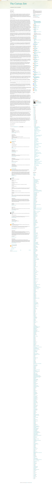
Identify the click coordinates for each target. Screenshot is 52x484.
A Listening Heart (35, 180)
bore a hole (35, 221)
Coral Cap (35, 71)
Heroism (34, 279)
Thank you (35, 29)
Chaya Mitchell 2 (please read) (37, 162)
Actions (34, 187)
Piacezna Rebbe (35, 365)
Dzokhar (34, 248)
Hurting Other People (36, 144)
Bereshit (34, 207)
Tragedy (34, 439)
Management (35, 328)
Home (34, 173)
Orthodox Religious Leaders (36, 354)
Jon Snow (35, 304)
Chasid (34, 230)
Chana (12, 177)
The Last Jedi (35, 430)
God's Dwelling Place (36, 271)
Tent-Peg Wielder (35, 424)
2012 (34, 115)
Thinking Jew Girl (35, 85)
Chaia (34, 229)
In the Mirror (35, 132)
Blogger (31, 482)
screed (34, 391)
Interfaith (34, 297)
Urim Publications (35, 448)
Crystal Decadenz (35, 87)
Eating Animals (35, 249)
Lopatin (34, 322)
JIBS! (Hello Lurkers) (36, 133)
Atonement (35, 199)
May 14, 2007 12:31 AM (14, 196)
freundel (34, 265)
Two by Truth (35, 67)
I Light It (34, 292)
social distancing (35, 409)
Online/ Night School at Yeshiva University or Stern (37, 127)
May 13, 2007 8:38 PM (14, 152)
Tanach (34, 422)
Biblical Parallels (35, 215)
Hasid (34, 277)
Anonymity (35, 196)
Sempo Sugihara (35, 393)
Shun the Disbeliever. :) (36, 53)
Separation (35, 394)
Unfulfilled (35, 447)
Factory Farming (35, 257)
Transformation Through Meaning (37, 440)
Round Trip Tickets (35, 383)
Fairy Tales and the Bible (36, 259)
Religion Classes (34, 105)
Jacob (34, 300)
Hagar (34, 275)
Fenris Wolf (35, 262)
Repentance (35, 380)
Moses (34, 340)
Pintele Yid (35, 366)
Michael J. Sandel (35, 336)
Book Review (35, 220)
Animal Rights (35, 194)
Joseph (34, 307)
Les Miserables (35, 317)
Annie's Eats (35, 39)
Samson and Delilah (36, 385)
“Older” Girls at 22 (35, 44)
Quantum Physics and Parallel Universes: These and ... (37, 159)
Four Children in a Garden (36, 55)
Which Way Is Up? (35, 81)
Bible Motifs (35, 213)
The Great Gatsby (35, 429)
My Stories (37, 16)
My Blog (34, 88)
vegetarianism (35, 449)
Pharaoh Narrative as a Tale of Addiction (37, 363)
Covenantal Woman (35, 238)
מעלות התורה (35, 474)
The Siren (35, 151)
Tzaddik (34, 444)
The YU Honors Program (36, 165)
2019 (34, 109)
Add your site (36, 105)
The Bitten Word (35, 33)
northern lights (35, 351)
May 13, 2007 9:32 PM (14, 156)
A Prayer (35, 157)
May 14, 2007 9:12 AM (14, 205)
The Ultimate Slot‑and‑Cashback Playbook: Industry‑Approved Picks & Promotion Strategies (37, 23)
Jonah (34, 305)
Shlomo (34, 403)
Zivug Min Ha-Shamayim (36, 469)
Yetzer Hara (35, 461)
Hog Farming (35, 282)
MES (34, 335)
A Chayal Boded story (36, 79)
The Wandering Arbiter (36, 65)
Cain (34, 226)
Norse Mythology (35, 350)
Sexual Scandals (35, 399)
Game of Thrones (35, 266)
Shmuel (34, 404)
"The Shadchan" (35, 57)
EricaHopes (35, 83)
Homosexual (35, 285)
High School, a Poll (36, 156)
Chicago (34, 231)
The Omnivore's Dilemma (36, 431)
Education (35, 251)
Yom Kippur (35, 463)
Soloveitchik (35, 412)
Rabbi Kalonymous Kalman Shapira (37, 376)
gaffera (27, 482)
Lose (34, 323)
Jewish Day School (35, 302)
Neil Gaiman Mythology (36, 348)
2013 (34, 114)
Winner (34, 454)
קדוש (34, 477)
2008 (34, 118)
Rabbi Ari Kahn (35, 373)
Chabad (34, 228)
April (34, 166)
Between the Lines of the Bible (36, 211)
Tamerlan (34, 421)
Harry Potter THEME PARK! (36, 126)
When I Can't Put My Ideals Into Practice (38, 143)
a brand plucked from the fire (36, 179)
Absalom (34, 185)
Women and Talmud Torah (36, 129)
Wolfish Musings (35, 50)
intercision (35, 296)
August (35, 123)
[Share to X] (21, 126)
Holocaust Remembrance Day (36, 284)
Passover (34, 359)
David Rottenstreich (35, 243)
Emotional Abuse (35, 254)
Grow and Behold (35, 274)
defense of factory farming (36, 244)
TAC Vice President (35, 417)
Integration (35, 295)
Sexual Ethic (35, 398)
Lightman (34, 320)
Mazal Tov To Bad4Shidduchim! (36, 59)
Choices (34, 234)
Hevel (34, 280)
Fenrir (34, 261)
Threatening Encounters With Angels (37, 435)
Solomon (34, 411)
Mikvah (34, 337)
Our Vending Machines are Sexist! (37, 152)
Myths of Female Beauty (36, 345)
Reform (34, 378)
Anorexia (34, 197)
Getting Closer (35, 270)
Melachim (34, 333)
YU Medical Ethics (35, 466)
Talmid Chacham (35, 419)
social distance (35, 408)
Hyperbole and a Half (36, 63)
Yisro (34, 462)
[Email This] (20, 126)
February (35, 168)
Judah (34, 309)
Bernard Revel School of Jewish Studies (37, 209)
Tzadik (34, 445)
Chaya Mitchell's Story (36, 160)
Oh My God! (35, 142)
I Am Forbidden (35, 291)
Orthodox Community (36, 353)
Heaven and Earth (35, 36)
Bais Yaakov (35, 202)
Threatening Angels (35, 434)
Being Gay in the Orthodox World (37, 204)
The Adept (35, 427)
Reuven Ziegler (35, 381)
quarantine (35, 370)
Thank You (35, 137)
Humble (34, 289)
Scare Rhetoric (35, 390)
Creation (34, 239)
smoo (12, 223)
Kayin (34, 312)
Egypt (34, 252)
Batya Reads (35, 84)
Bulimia (34, 223)
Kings (34, 314)
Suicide (34, 416)
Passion (34, 358)
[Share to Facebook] (22, 126)
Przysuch (34, 367)
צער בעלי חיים (35, 476)
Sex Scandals (35, 396)
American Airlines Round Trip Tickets (37, 190)
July (34, 124)
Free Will (34, 264)
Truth (34, 442)
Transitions (35, 27)
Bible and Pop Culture (36, 212)
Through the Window (36, 138)
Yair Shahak (35, 456)
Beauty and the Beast (36, 147)
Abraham (34, 184)
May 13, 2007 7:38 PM (14, 139)
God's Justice (35, 272)
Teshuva (34, 425)
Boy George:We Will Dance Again (37, 25)
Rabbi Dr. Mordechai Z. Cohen (36, 375)
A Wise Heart (35, 182)
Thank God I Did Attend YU (36, 426)
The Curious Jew (18, 3)
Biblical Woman (35, 216)
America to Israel (35, 48)
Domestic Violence (35, 247)
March (35, 167)
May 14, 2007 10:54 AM (14, 217)
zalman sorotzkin (35, 467)
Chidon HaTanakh (35, 233)
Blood (34, 218)
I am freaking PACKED (36, 139)
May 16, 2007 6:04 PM (14, 247)
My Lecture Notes (38, 15)
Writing (34, 455)
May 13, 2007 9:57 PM (14, 162)
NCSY (34, 148)
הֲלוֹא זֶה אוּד (35, 472)
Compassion (35, 236)
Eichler (34, 253)
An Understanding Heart (36, 192)
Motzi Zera (35, 343)
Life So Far (35, 86)
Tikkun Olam (35, 437)
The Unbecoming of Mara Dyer (37, 432)
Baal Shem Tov (35, 201)
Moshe (34, 341)
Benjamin (34, 206)
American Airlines (35, 189)
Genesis (34, 269)
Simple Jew (35, 407)
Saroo (34, 389)
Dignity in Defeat (35, 246)
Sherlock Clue (35, 401)
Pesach (34, 361)
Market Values (35, 330)
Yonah (34, 464)
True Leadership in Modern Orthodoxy (37, 153)
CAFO (34, 225)
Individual (34, 294)
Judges (34, 310)
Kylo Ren (34, 315)
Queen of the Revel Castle (36, 371)
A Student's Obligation (36, 181)
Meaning (34, 332)
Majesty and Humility (36, 327)
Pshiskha (34, 368)
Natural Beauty (35, 89)
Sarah (34, 388)
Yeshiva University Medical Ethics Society (38, 459)
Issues (34, 299)
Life (34, 158)
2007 (34, 119)
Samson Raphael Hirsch (36, 386)
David (34, 241)
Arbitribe (35, 69)
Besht (34, 210)
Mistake (34, 338)
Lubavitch (34, 325)
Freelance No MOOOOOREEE (36, 42)
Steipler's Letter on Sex (36, 414)
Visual (34, 450)
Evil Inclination (35, 256)
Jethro (34, 301)
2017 (34, 111)
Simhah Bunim (35, 406)
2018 (34, 110)
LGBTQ (34, 319)
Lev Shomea (35, 318)
